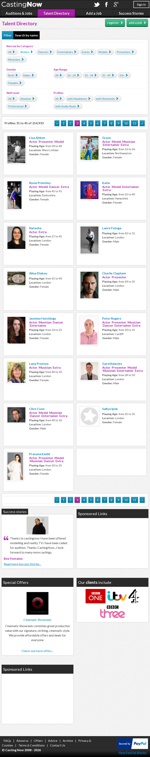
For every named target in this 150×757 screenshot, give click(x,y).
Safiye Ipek (110, 409)
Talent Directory (56, 13)
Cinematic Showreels (37, 619)
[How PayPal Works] (132, 748)
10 (126, 123)
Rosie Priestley (40, 183)
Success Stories (131, 13)
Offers (38, 740)
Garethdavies (112, 363)
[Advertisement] (111, 461)
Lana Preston (38, 363)
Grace (106, 137)
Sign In (141, 4)
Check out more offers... (37, 651)
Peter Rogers (111, 318)
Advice (52, 740)
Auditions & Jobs (18, 13)
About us (22, 740)
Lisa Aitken (37, 137)
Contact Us (57, 745)
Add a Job (94, 13)
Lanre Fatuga (111, 228)
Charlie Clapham (114, 273)
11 (134, 123)
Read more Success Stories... (22, 564)
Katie (106, 183)
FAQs (7, 740)
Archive (68, 740)
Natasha (35, 228)
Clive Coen (37, 409)
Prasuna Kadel (39, 454)
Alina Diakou (38, 273)
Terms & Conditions (31, 745)
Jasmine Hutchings (42, 318)
